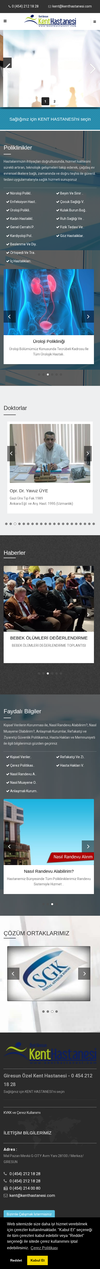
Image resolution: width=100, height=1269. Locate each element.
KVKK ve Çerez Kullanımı (22, 1113)
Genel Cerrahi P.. (22, 227)
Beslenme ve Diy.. (23, 244)
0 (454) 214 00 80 (24, 1188)
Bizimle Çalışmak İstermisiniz (29, 1214)
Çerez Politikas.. (21, 765)
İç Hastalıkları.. (20, 261)
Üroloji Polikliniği (49, 341)
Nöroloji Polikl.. (20, 193)
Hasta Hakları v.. (71, 765)
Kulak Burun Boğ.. (73, 210)
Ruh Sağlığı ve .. (71, 219)
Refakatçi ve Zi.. (72, 757)
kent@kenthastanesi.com (72, 6)
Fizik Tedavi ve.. (71, 227)
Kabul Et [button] (38, 1260)
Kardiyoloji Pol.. (21, 236)
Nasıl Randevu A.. (22, 774)
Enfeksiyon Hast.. (22, 202)
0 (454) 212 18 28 (25, 6)
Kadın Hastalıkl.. (21, 219)
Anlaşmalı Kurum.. (23, 791)
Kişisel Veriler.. (20, 757)
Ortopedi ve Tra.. (22, 253)
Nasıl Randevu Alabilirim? (49, 871)
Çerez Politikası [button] (44, 1248)
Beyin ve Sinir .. (71, 193)
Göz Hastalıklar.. (71, 236)
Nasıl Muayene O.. (23, 782)
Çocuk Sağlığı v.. (71, 202)
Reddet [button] (16, 1260)
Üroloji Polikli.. (20, 210)
